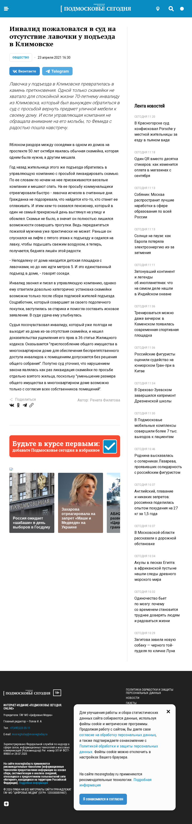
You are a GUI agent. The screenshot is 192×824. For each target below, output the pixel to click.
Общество (20, 57)
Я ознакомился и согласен (103, 799)
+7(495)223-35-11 (20, 728)
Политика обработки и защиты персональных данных (149, 691)
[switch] (184, 9)
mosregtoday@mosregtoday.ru (30, 734)
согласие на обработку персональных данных (117, 734)
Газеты (131, 703)
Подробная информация (33, 783)
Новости (132, 698)
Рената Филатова (105, 400)
